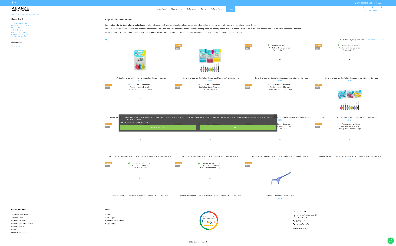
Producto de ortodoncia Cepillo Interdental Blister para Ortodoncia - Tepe (280, 78)
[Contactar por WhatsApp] (391, 241)
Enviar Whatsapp (376, 3)
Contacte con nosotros (26, 3)
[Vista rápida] (142, 75)
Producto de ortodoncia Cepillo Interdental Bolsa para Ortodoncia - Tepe (210, 156)
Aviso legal (110, 218)
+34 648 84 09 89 (362, 3)
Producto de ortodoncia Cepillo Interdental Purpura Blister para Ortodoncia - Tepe (280, 117)
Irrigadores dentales (19, 32)
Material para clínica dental (22, 224)
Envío (108, 215)
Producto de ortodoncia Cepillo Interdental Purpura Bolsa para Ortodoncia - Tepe (210, 196)
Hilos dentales (17, 30)
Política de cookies (127, 122)
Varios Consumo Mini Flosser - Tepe (280, 196)
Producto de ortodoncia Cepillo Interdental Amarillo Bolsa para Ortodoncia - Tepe (350, 156)
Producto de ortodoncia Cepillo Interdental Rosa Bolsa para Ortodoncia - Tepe (350, 117)
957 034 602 (301, 221)
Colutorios (16, 28)
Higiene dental (17, 19)
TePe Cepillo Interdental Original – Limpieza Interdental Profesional (140, 78)
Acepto (237, 127)
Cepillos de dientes (19, 23)
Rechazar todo (158, 127)
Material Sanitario (18, 227)
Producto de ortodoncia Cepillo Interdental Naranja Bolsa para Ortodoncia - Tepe (140, 156)
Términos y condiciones (115, 221)
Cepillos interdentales (20, 25)
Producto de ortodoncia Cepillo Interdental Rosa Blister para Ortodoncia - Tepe (210, 78)
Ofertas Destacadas (20, 233)
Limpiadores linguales (20, 35)
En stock (17, 46)
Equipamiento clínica (20, 215)
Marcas (15, 230)
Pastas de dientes (19, 37)
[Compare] (138, 75)
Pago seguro (111, 224)
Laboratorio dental (19, 221)
